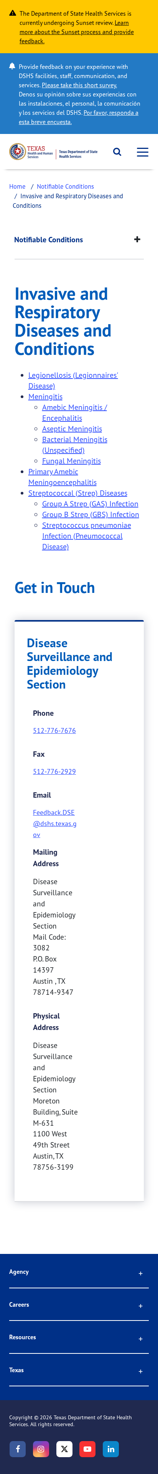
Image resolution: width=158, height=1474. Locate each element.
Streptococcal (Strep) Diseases (77, 493)
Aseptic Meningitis (72, 428)
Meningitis (45, 396)
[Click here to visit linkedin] (111, 1449)
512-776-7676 (54, 730)
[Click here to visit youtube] (87, 1449)
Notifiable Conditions (65, 186)
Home (17, 186)
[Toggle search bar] (114, 151)
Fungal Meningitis (71, 460)
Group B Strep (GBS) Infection (90, 514)
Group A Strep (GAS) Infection (90, 503)
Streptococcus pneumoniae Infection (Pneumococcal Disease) (86, 535)
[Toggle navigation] (140, 152)
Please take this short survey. (79, 85)
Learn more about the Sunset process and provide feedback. (77, 32)
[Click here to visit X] (64, 1449)
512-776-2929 (54, 771)
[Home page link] (53, 151)
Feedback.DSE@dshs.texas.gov (55, 823)
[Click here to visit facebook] (17, 1449)
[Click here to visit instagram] (41, 1449)
